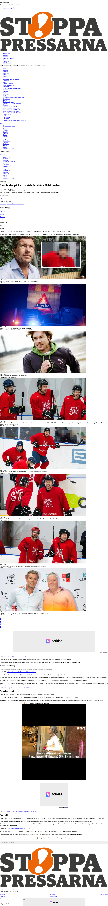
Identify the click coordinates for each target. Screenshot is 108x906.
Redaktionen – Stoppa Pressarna (12, 103)
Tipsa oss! (2, 154)
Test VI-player (7, 114)
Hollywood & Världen (9, 58)
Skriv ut (2, 225)
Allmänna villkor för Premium (11, 79)
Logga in (5, 93)
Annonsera (15, 65)
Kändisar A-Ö (7, 63)
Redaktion (22, 65)
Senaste (5, 68)
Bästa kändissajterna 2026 (10, 85)
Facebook (2, 211)
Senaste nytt (6, 53)
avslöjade (18, 675)
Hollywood (6, 73)
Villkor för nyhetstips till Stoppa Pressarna (14, 120)
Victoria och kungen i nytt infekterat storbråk (18, 656)
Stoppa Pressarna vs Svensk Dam (12, 112)
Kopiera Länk (3, 222)
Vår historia (6, 117)
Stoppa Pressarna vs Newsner (11, 108)
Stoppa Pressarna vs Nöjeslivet (11, 109)
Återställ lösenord (8, 83)
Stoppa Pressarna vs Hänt (10, 106)
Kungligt (5, 56)
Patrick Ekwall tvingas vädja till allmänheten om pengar (21, 811)
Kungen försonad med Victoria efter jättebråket (19, 688)
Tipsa (2, 65)
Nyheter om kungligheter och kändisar (13, 97)
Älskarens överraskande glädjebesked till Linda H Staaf (21, 672)
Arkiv (32, 65)
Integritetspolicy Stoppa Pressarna (12, 88)
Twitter (2, 214)
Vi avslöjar (6, 61)
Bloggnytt (6, 86)
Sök (1, 123)
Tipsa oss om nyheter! (9, 8)
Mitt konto (6, 94)
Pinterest (2, 217)
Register (5, 105)
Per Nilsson (3, 198)
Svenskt (5, 55)
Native (5, 96)
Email (1, 220)
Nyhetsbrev (6, 99)
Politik (5, 60)
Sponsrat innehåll (53, 896)
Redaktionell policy (40, 65)
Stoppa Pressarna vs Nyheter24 (11, 111)
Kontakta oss (7, 65)
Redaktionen (2, 894)
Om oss (27, 65)
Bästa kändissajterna (104, 894)
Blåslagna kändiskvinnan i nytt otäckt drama (18, 828)
